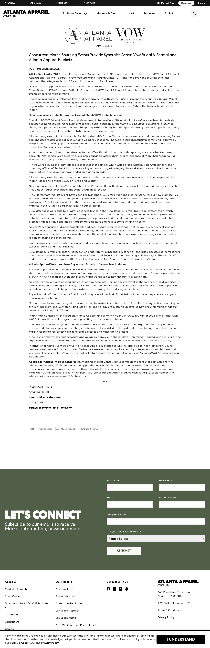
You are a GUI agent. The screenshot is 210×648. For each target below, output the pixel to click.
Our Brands (12, 614)
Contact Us (12, 621)
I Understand (181, 639)
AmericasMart (65, 589)
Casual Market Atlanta (70, 603)
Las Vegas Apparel (67, 610)
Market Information (17, 589)
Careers (9, 628)
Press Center (13, 596)
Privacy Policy (166, 617)
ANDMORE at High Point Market (76, 625)
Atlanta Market (65, 596)
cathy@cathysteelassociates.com (50, 407)
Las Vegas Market (67, 617)
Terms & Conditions (170, 610)
